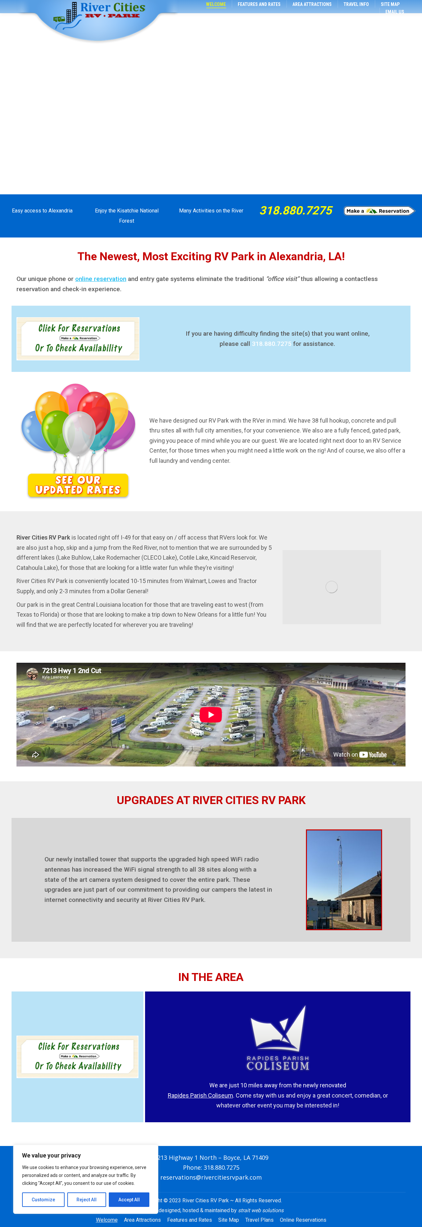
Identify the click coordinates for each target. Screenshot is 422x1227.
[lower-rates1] (78, 441)
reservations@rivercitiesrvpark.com (211, 1177)
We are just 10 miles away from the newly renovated (277, 1085)
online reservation (100, 279)
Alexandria (60, 211)
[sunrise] (380, 211)
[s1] (331, 587)
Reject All (86, 1199)
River (237, 211)
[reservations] (77, 338)
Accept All (129, 1199)
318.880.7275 (295, 210)
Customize (43, 1199)
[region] (85, 1179)
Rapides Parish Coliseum (200, 1095)
